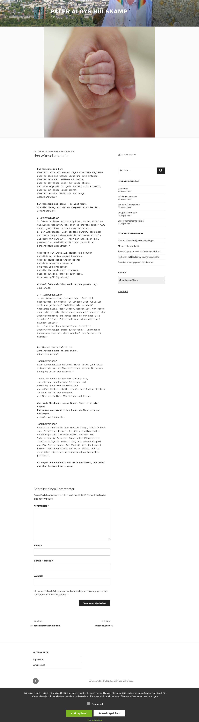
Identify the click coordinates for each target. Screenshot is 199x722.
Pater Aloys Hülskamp (89, 11)
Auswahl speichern (109, 713)
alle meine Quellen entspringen (139, 240)
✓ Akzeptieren (79, 713)
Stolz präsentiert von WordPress (118, 681)
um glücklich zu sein (127, 212)
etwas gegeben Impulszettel (140, 262)
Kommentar (41, 505)
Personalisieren (95, 720)
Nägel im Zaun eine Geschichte (144, 257)
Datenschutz (39, 665)
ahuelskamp (66, 152)
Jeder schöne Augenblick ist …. (148, 251)
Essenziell (97, 704)
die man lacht (132, 246)
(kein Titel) (123, 188)
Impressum (38, 659)
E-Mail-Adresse (43, 560)
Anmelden (123, 291)
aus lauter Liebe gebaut (129, 204)
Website (38, 576)
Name (38, 545)
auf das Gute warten (127, 196)
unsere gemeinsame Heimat (131, 220)
